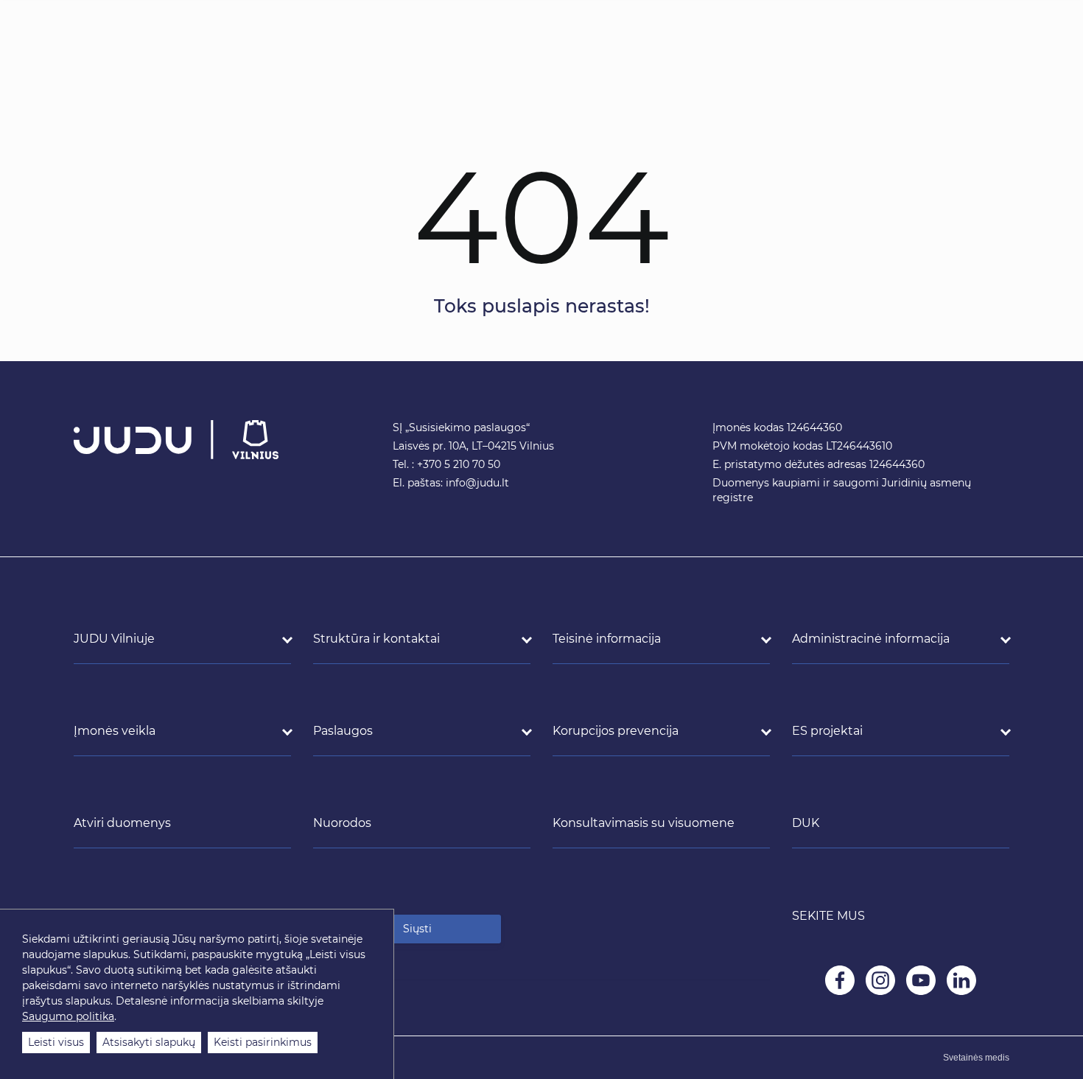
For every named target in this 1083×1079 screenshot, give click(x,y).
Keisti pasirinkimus (263, 1042)
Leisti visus (56, 1042)
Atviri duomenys (122, 823)
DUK (805, 823)
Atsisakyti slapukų (148, 1042)
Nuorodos (342, 823)
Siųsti (417, 928)
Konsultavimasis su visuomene (644, 823)
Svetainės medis (976, 1057)
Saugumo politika (68, 1016)
